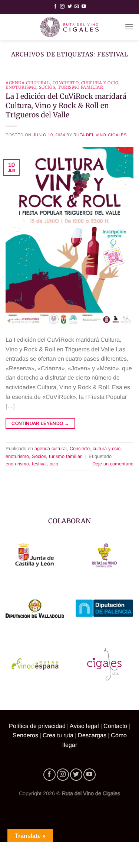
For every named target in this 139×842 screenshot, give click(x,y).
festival (39, 463)
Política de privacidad (37, 726)
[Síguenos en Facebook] (55, 6)
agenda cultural (28, 82)
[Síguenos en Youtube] (84, 6)
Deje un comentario (112, 463)
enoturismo (21, 87)
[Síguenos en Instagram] (62, 6)
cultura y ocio (99, 82)
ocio (54, 463)
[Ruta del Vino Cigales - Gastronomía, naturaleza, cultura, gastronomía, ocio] (69, 27)
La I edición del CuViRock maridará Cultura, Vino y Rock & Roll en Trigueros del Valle (66, 105)
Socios (47, 87)
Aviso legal (84, 726)
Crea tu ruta (58, 735)
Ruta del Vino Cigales (100, 135)
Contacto (115, 726)
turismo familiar (80, 87)
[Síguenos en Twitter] (69, 6)
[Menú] (129, 26)
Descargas (92, 735)
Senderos (25, 735)
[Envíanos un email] (77, 6)
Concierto (66, 82)
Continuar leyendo (40, 423)
